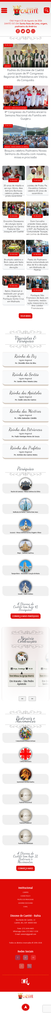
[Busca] (47, 10)
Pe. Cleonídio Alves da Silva (25, 363)
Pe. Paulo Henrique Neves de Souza (25, 436)
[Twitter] (23, 31)
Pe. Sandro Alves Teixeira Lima (25, 381)
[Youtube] (33, 959)
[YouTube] (28, 31)
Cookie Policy (25, 896)
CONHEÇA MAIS (25, 868)
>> (32, 699)
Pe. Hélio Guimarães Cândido (25, 418)
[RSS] (29, 968)
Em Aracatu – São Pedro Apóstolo (22, 682)
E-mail (25, 907)
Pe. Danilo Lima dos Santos (25, 400)
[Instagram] (33, 31)
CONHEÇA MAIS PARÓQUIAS (25, 616)
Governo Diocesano (25, 903)
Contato (25, 892)
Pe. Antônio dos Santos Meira (25, 455)
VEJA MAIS (26, 315)
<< (22, 699)
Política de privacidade (25, 899)
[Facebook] (18, 31)
